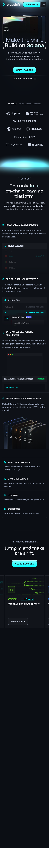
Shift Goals (14, 288)
